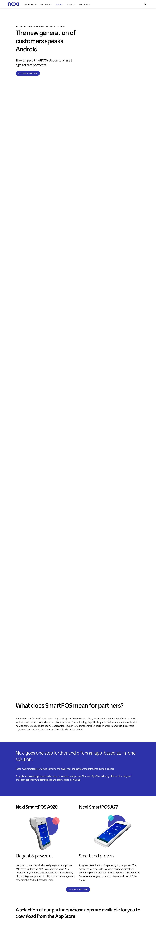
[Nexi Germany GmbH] (13, 4)
